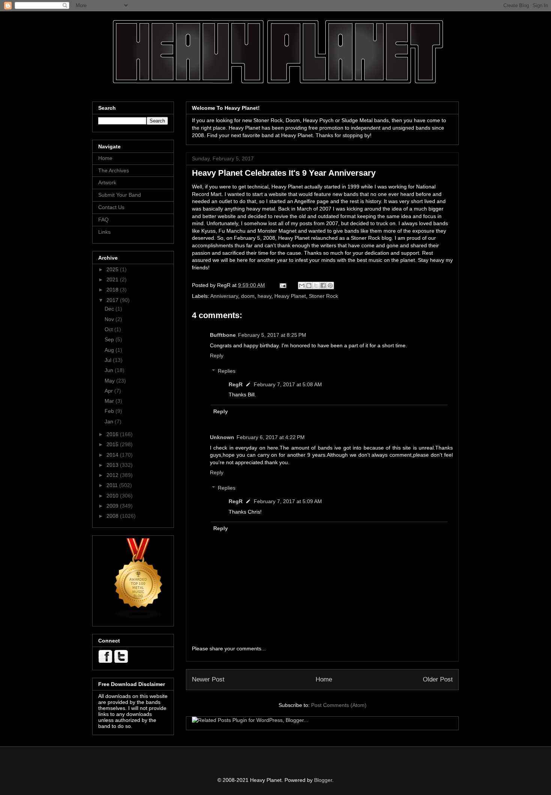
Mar (110, 401)
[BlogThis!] (309, 285)
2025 (113, 269)
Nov (110, 319)
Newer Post (208, 679)
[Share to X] (316, 285)
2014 (113, 455)
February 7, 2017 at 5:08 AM (288, 384)
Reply (216, 356)
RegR (236, 384)
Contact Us (111, 207)
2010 (113, 496)
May (110, 381)
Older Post (438, 679)
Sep (110, 339)
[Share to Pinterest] (330, 285)
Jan (110, 421)
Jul (109, 360)
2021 (113, 279)
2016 (113, 434)
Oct (109, 329)
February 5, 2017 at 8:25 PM (272, 335)
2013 (113, 465)
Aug (110, 350)
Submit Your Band (119, 195)
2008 (113, 516)
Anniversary (224, 296)
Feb (110, 411)
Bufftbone (223, 335)
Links (104, 232)
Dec (110, 309)
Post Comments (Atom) (339, 705)
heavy (264, 296)
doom (248, 296)
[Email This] (301, 285)
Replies (226, 371)
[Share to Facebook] (323, 285)
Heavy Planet (290, 296)
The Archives (113, 170)
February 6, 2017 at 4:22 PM (271, 437)
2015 (113, 444)
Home (324, 679)
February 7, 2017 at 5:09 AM (288, 501)
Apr (109, 391)
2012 (113, 475)
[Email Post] (282, 285)
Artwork (107, 182)
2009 (113, 506)
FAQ (103, 220)
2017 (113, 300)
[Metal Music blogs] (138, 617)
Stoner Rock (323, 296)
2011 (112, 485)
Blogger (323, 780)
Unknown (222, 437)
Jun (110, 370)
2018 (113, 290)
